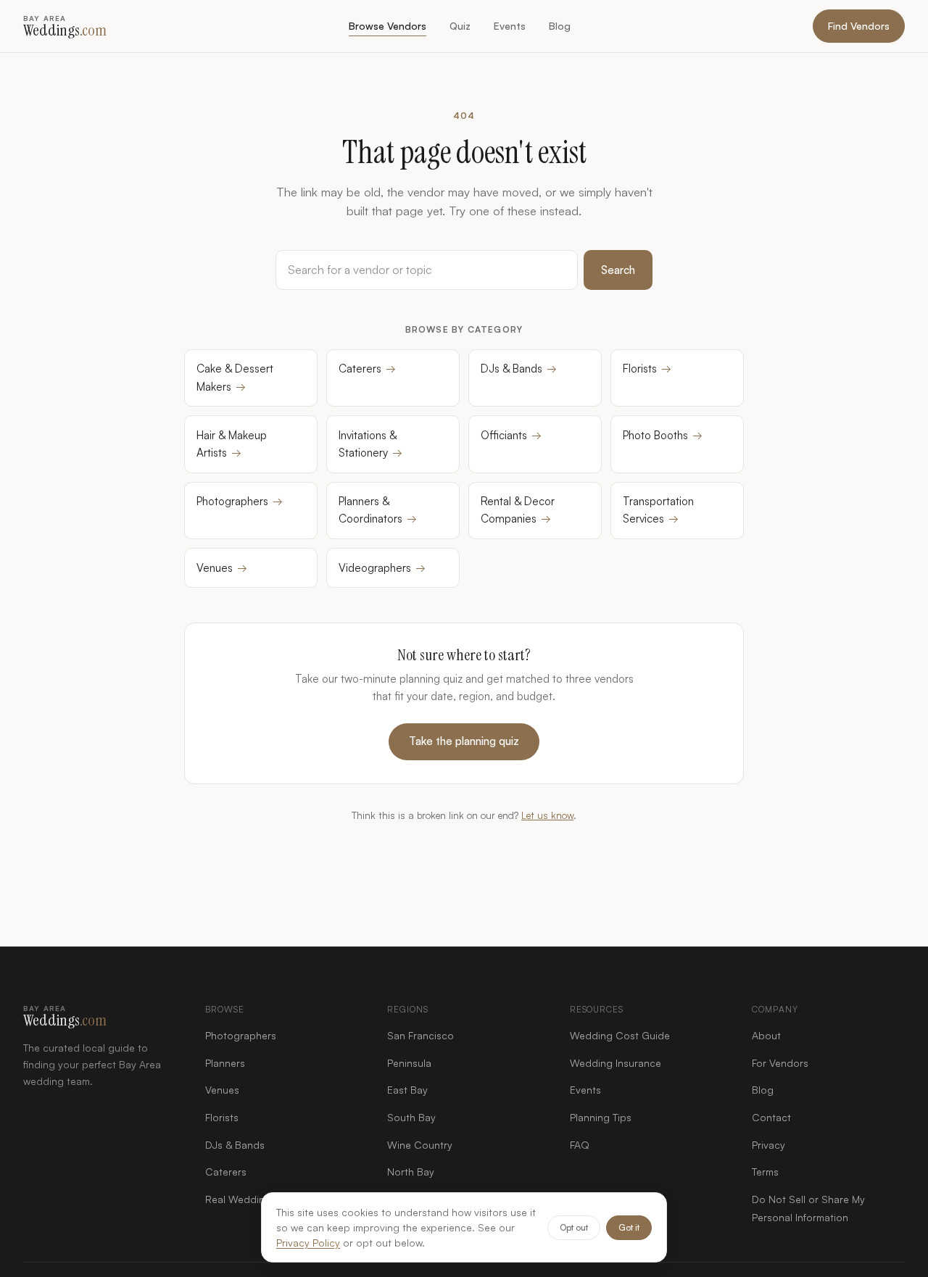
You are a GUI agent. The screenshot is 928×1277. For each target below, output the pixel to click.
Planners (225, 1063)
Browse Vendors (387, 26)
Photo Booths (663, 435)
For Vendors (780, 1063)
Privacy (768, 1145)
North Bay (410, 1171)
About (766, 1035)
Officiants (511, 435)
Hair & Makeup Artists (231, 443)
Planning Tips (600, 1117)
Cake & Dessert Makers (234, 377)
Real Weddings (240, 1199)
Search (618, 270)
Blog (560, 26)
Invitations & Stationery (370, 443)
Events (510, 26)
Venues (221, 568)
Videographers (382, 568)
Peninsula (409, 1063)
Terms (765, 1171)
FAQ (579, 1145)
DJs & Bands (519, 368)
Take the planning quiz (464, 741)
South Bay (411, 1117)
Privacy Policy (308, 1242)
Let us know (547, 815)
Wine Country (419, 1145)
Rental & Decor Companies (518, 509)
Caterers (367, 368)
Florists (647, 368)
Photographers (239, 501)
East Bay (407, 1089)
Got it (628, 1227)
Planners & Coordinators (378, 509)
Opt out (574, 1227)
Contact (771, 1117)
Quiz (460, 26)
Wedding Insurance (615, 1063)
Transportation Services (658, 509)
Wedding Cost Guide (620, 1035)
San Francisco (420, 1035)
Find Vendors (859, 26)
